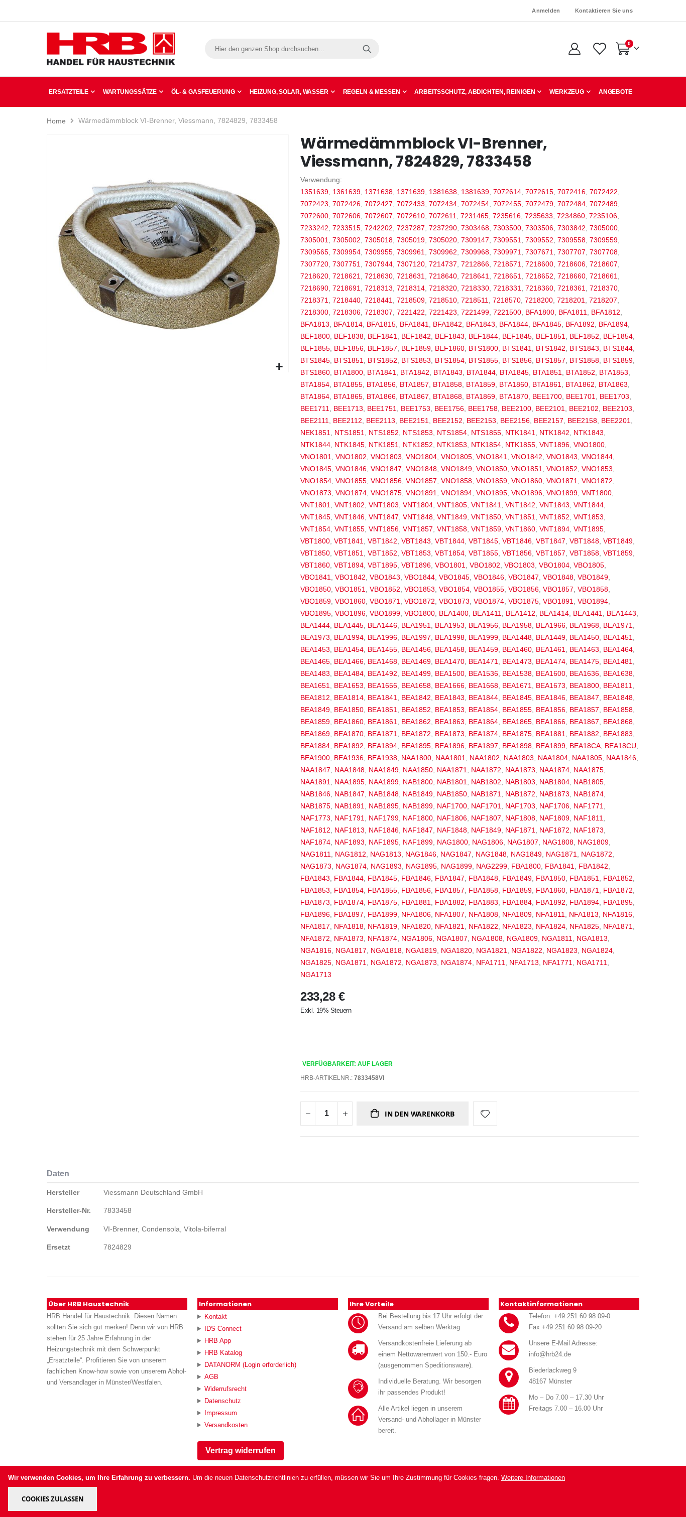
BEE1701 (581, 396)
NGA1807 (452, 938)
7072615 (539, 192)
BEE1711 (314, 408)
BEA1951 (416, 625)
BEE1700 (547, 396)
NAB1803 (520, 782)
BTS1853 (416, 360)
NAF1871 (520, 830)
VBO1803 (519, 565)
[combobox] (292, 49)
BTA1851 (547, 372)
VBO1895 (315, 613)
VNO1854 (315, 481)
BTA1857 (414, 384)
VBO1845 (454, 577)
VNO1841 (491, 457)
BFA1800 (539, 312)
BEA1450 (584, 637)
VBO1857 (558, 589)
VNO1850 (491, 469)
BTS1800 (483, 348)
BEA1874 (483, 734)
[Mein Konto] (574, 49)
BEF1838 (349, 336)
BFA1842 (447, 324)
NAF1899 (418, 842)
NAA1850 (418, 770)
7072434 (443, 204)
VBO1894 (593, 601)
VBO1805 (589, 565)
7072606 (346, 216)
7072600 (314, 216)
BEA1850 (349, 710)
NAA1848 (349, 770)
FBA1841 (560, 866)
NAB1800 (418, 782)
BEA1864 (483, 722)
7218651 (507, 276)
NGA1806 (416, 938)
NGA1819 (421, 950)
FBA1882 (450, 902)
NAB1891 (349, 806)
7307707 (571, 252)
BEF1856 (349, 348)
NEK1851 (315, 433)
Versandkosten (226, 1425)
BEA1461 (550, 649)
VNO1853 (597, 469)
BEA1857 (584, 710)
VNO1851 (526, 469)
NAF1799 (384, 818)
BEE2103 (617, 408)
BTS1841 (517, 348)
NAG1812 (350, 854)
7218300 (314, 312)
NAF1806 (452, 818)
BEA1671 (517, 685)
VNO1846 (351, 469)
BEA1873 (450, 734)
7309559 (604, 240)
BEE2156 (515, 421)
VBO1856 (523, 589)
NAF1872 (554, 830)
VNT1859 (486, 529)
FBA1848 (483, 878)
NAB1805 (589, 782)
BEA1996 (382, 637)
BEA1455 (382, 649)
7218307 (379, 312)
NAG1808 (558, 842)
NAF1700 (452, 806)
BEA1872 (416, 734)
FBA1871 (584, 890)
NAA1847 (315, 770)
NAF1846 (384, 830)
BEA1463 (584, 649)
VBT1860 (315, 565)
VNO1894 (456, 493)
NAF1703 (520, 806)
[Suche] (367, 49)
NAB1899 (418, 806)
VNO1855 (351, 481)
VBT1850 (315, 553)
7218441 (379, 300)
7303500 (507, 228)
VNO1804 (421, 457)
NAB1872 (520, 794)
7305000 (604, 228)
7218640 (443, 276)
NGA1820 (456, 950)
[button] (279, 367)
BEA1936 (349, 758)
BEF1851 (550, 336)
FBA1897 (349, 914)
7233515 (346, 228)
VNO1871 (562, 481)
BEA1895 (416, 746)
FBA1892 (550, 902)
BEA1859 (315, 722)
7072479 (539, 204)
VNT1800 (597, 493)
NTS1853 (418, 433)
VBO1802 (485, 565)
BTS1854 (450, 360)
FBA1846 (416, 878)
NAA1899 (384, 782)
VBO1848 (558, 577)
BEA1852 (416, 710)
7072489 (604, 204)
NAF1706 (554, 806)
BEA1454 (349, 649)
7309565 (314, 252)
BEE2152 (448, 421)
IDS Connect (223, 1328)
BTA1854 (314, 384)
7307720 (314, 264)
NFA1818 (349, 926)
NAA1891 (315, 782)
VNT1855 (349, 529)
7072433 (411, 204)
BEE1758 (483, 408)
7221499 (475, 312)
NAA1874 (554, 770)
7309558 (571, 240)
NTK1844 (315, 445)
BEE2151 (414, 421)
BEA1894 (382, 746)
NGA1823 (562, 950)
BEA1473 (517, 661)
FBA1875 (382, 902)
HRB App (217, 1340)
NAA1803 (519, 758)
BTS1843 (584, 348)
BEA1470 (450, 661)
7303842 (571, 228)
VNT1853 (589, 517)
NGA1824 (597, 950)
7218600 (539, 264)
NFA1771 (558, 962)
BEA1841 (382, 698)
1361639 (346, 192)
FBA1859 (517, 890)
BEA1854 (483, 710)
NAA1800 (416, 758)
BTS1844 (618, 348)
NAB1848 (384, 794)
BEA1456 (416, 649)
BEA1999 (483, 637)
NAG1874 (351, 866)
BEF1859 (416, 348)
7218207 (603, 300)
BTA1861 (546, 384)
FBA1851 (584, 878)
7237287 (411, 228)
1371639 (411, 192)
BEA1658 (416, 685)
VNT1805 (452, 505)
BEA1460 (517, 649)
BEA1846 (550, 698)
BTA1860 (513, 384)
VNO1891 (421, 493)
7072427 (379, 204)
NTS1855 (486, 433)
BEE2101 (550, 408)
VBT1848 (584, 541)
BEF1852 (584, 336)
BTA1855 (348, 384)
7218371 (314, 300)
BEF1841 (382, 336)
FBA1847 (450, 878)
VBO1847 (523, 577)
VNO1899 (562, 493)
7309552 (539, 240)
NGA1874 (456, 962)
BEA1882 (584, 734)
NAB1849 (418, 794)
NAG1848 (491, 854)
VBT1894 (349, 565)
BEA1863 (450, 722)
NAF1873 (589, 830)
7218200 (539, 300)
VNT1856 (384, 529)
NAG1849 (526, 854)
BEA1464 (618, 649)
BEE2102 (584, 408)
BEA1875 (517, 734)
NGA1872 (386, 962)
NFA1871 (618, 926)
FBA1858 (483, 890)
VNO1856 (386, 481)
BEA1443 (621, 613)
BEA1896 (450, 746)
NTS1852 (384, 433)
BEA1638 (618, 673)
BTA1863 (613, 384)
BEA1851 (382, 710)
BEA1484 (349, 673)
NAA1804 (553, 758)
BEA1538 (517, 673)
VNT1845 (315, 517)
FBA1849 (517, 878)
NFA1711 (490, 962)
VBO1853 (419, 589)
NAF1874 (315, 842)
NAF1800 (418, 818)
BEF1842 (416, 336)
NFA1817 (315, 926)
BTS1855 (483, 360)
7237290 (443, 228)
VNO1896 (526, 493)
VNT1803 (384, 505)
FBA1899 (382, 914)
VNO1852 (562, 469)
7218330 (475, 288)
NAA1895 (349, 782)
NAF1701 (486, 806)
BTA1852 (580, 372)
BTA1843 (448, 372)
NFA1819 (382, 926)
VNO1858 (456, 481)
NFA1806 (416, 914)
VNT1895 (589, 529)
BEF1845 (517, 336)
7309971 (507, 252)
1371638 (379, 192)
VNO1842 (526, 457)
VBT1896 (416, 565)
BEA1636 (584, 673)
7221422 (411, 312)
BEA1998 (450, 637)
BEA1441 (588, 613)
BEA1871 (382, 734)
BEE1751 (382, 408)
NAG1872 (596, 854)
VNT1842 (520, 505)
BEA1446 (382, 625)
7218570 (507, 300)
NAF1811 (588, 818)
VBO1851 (350, 589)
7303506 (539, 228)
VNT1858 (452, 529)
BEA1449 (550, 637)
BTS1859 (618, 360)
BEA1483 (315, 673)
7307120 (411, 264)
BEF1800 (315, 336)
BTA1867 (414, 396)
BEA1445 (349, 625)
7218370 (604, 288)
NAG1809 (593, 842)
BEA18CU (620, 746)
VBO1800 (419, 613)
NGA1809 (522, 938)
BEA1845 (517, 698)
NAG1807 (522, 842)
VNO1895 (491, 493)
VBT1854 (450, 553)
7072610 (411, 216)
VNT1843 (554, 505)
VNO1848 (421, 469)
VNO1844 (597, 457)
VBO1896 (350, 613)
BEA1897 (483, 746)
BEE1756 (449, 408)
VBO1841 (315, 577)
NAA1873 (520, 770)
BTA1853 (613, 372)
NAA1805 (587, 758)
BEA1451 (618, 637)
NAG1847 (456, 854)
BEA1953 (450, 625)
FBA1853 (315, 890)
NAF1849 (486, 830)
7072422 (604, 192)
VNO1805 (456, 457)
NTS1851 (349, 433)
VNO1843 (562, 457)
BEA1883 (618, 734)
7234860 (571, 216)
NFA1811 (550, 914)
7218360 (539, 288)
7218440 (346, 300)
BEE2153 (481, 421)
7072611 (442, 216)
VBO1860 (350, 601)
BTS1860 (315, 372)
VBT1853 (416, 553)
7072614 (507, 192)
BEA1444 (315, 625)
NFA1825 (584, 926)
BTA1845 (514, 372)
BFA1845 (546, 324)
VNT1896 (554, 445)
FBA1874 (349, 902)
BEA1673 (550, 685)
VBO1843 (385, 577)
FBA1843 (315, 878)
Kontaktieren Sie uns (604, 11)
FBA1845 (382, 878)
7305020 (443, 240)
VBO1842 (350, 577)
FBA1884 (517, 902)
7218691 (346, 288)
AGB (211, 1377)
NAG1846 (420, 854)
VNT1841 (486, 505)
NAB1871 (486, 794)
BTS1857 (550, 360)
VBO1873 (454, 601)
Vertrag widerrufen (240, 1450)
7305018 (379, 240)
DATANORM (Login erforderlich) (250, 1364)
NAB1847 (349, 794)
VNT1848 (418, 517)
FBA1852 (618, 878)
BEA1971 (618, 625)
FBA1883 (483, 902)
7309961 (411, 252)
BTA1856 (381, 384)
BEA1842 (416, 698)
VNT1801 (315, 505)
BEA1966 (550, 625)
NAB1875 (315, 806)
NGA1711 (592, 962)
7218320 (443, 288)
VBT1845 (483, 541)
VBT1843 (416, 541)
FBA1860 (550, 890)
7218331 (507, 288)
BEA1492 (382, 673)
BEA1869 (315, 734)
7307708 (604, 252)
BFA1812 (605, 312)
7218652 (539, 276)
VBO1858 (593, 589)
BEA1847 (584, 698)
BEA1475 (584, 661)
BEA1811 (617, 685)
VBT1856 (517, 553)
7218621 (346, 276)
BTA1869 (480, 396)
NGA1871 (351, 962)
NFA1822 (483, 926)
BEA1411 (487, 613)
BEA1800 (584, 685)
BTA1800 (348, 372)
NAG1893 (386, 866)
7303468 (475, 228)
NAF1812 (315, 830)
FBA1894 (584, 902)
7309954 (346, 252)
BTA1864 (314, 396)
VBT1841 (349, 541)
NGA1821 (491, 950)
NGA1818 (386, 950)
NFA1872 (315, 938)
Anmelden (546, 11)
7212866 (475, 264)
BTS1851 (349, 360)
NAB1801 (452, 782)
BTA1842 (414, 372)
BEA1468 (382, 661)
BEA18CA (585, 746)
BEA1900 (315, 758)
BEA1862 (416, 722)
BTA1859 (480, 384)
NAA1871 (452, 770)
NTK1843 (589, 433)
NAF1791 (349, 818)
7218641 (475, 276)
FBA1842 (593, 866)
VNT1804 (418, 505)
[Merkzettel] (599, 49)
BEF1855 (315, 348)
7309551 (507, 240)
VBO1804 (554, 565)
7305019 (411, 240)
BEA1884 (315, 746)
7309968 (475, 252)
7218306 (346, 312)
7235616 (507, 216)
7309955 (379, 252)
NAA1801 (450, 758)
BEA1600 (550, 673)
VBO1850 (315, 589)
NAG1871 (561, 854)
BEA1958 (517, 625)
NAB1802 (486, 782)
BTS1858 (584, 360)
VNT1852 (554, 517)
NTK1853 (452, 445)
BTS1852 (382, 360)
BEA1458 (450, 649)
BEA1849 (315, 710)
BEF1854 (618, 336)
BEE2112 (347, 421)
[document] (343, 1491)
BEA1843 (450, 698)
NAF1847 (418, 830)
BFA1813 (314, 324)
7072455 (507, 204)
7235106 (603, 216)
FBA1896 (315, 914)
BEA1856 (550, 710)
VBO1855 (489, 589)
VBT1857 (550, 553)
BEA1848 (618, 698)
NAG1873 (315, 866)
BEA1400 (454, 613)
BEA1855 (517, 710)
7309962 (443, 252)
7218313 (379, 288)
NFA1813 (584, 914)
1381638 (443, 192)
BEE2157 (548, 421)
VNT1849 (452, 517)
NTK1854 (486, 445)
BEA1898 (517, 746)
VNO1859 (491, 481)
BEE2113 (380, 421)
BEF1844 (483, 336)
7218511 (475, 300)
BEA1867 (584, 722)
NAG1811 (315, 854)
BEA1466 (349, 661)
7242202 (379, 228)
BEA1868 (618, 722)
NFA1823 (517, 926)
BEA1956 (483, 625)
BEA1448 (517, 637)
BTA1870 (513, 396)
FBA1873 (315, 902)
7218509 (411, 300)
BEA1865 (517, 722)
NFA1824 (550, 926)
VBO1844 (419, 577)
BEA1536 (483, 673)
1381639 (475, 192)
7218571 (507, 264)
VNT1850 (486, 517)
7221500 (507, 312)
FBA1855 (382, 890)
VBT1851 (349, 553)
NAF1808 (520, 818)
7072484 (571, 204)
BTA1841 (381, 372)
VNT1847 (384, 517)
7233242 (314, 228)
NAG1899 (456, 866)
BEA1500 (450, 673)
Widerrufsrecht (225, 1389)
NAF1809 (554, 818)
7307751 (346, 264)
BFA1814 (348, 324)
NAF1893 (349, 842)
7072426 (346, 204)
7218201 (571, 300)
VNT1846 (349, 517)
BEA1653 (349, 685)
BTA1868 (447, 396)
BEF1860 (450, 348)
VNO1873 (315, 493)
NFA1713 (524, 962)
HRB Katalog (223, 1352)
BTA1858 (447, 384)
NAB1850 (452, 794)
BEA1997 (416, 637)
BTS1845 (315, 360)
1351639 (314, 192)
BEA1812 (315, 698)
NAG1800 (452, 842)
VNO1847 (386, 469)
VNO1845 (315, 469)
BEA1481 (618, 661)
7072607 (379, 216)
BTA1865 (348, 396)
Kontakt (215, 1316)
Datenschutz (222, 1401)
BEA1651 (315, 685)
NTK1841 (520, 433)
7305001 (314, 240)
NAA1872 (486, 770)
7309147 (475, 240)
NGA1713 (315, 975)
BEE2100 (516, 408)
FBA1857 (450, 890)
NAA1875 (589, 770)
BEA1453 (315, 649)
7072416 (571, 192)
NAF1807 (486, 818)
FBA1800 (526, 866)
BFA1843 (480, 324)
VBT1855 (483, 553)
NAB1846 (315, 794)
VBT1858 (584, 553)
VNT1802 (349, 505)
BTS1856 (517, 360)
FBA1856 (416, 890)
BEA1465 (315, 661)
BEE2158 (582, 421)
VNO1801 (315, 457)
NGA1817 (351, 950)
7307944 (379, 264)
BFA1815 (381, 324)
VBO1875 (523, 601)
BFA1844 (513, 324)
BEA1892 (349, 746)
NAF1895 (384, 842)
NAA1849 (384, 770)
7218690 (314, 288)
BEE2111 (314, 421)
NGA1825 (315, 962)
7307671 (539, 252)
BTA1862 (580, 384)
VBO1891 (558, 601)
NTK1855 (520, 445)
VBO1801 (450, 565)
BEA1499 (416, 673)
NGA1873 (421, 962)
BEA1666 (450, 685)
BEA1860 (349, 722)
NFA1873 (349, 938)
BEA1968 (584, 625)
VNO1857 (421, 481)
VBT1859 (618, 553)
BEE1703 (614, 396)
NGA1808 (487, 938)
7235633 (539, 216)
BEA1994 (349, 637)
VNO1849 (456, 469)
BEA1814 (349, 698)
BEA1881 (550, 734)
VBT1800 (315, 541)
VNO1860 (526, 481)
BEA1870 (349, 734)
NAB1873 (554, 794)
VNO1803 (386, 457)
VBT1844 (450, 541)
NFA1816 (617, 914)
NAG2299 (491, 866)
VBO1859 (315, 601)
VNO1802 (351, 457)
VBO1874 (489, 601)
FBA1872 (618, 890)
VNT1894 (554, 529)
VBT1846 (517, 541)
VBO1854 (454, 589)
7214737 (443, 264)
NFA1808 (483, 914)
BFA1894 (613, 324)
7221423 (443, 312)
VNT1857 (418, 529)
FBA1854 (349, 890)
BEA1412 (520, 613)
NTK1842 (554, 433)
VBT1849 (618, 541)
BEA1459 (483, 649)
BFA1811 (572, 312)
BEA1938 (382, 758)
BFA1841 (414, 324)
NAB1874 (589, 794)
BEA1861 (382, 722)
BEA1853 (450, 710)
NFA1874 (382, 938)
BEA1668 (483, 685)
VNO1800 (589, 445)
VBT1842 (382, 541)
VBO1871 (385, 601)
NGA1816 (315, 950)
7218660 (571, 276)
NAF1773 (315, 818)
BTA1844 (481, 372)
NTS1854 (452, 433)
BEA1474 (550, 661)
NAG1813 (385, 854)
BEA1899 (550, 746)
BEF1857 (382, 348)
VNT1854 (315, 529)
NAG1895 (421, 866)
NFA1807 (450, 914)
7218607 (604, 264)
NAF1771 (589, 806)
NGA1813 (592, 938)
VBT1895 (382, 565)
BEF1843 (450, 336)
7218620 (314, 276)
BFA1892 (580, 324)
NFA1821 (450, 926)
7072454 (475, 204)
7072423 (314, 204)
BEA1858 (618, 710)
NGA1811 (557, 938)
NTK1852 (418, 445)
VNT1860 (520, 529)
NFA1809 (517, 914)
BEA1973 (315, 637)
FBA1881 (416, 902)
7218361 (571, 288)
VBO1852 (385, 589)
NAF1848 (452, 830)
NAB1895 (384, 806)
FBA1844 (349, 878)
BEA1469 (416, 661)
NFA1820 (416, 926)
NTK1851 (384, 445)
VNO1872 (597, 481)
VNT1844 (589, 505)
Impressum (220, 1413)
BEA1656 (382, 685)
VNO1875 (386, 493)
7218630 (379, 276)
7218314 (411, 288)
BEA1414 (554, 613)
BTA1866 (381, 396)
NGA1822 (526, 950)
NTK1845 (349, 445)
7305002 (346, 240)
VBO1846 (489, 577)
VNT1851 (520, 517)
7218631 (411, 276)
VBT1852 (382, 553)
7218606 (571, 264)
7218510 (443, 300)
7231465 (475, 216)
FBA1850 (550, 878)
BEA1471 (483, 661)
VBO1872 (419, 601)
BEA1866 (550, 722)
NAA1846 (621, 758)
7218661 (604, 276)
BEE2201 (616, 421)
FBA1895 (618, 902)
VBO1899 (385, 613)
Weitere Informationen (533, 1477)
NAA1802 (485, 758)
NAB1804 (554, 782)
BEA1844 (483, 698)
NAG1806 (487, 842)
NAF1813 (349, 830)
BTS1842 (550, 348)
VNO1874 (351, 493)
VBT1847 (550, 541)
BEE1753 (415, 408)
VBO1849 (593, 577)
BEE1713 (348, 408)
